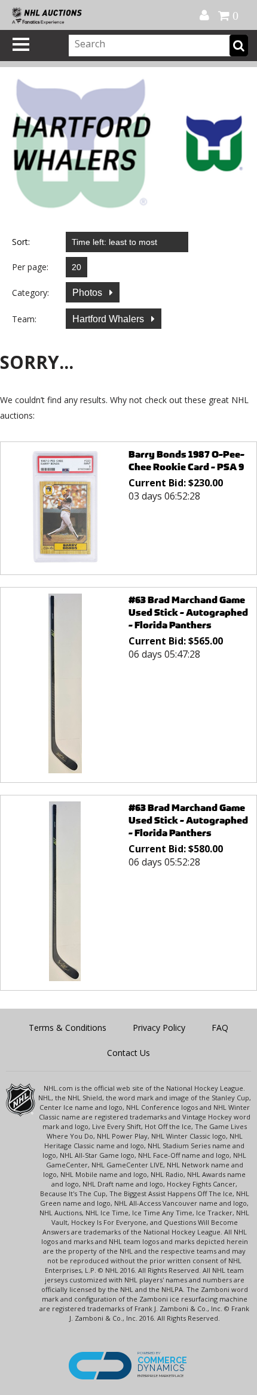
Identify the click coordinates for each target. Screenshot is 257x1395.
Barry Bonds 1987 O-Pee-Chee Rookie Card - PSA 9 (186, 460)
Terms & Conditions (67, 1027)
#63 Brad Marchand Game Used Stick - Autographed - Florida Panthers (188, 612)
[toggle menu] (21, 44)
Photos (88, 293)
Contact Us (128, 1052)
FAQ (220, 1027)
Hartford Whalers (109, 319)
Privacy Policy (159, 1027)
